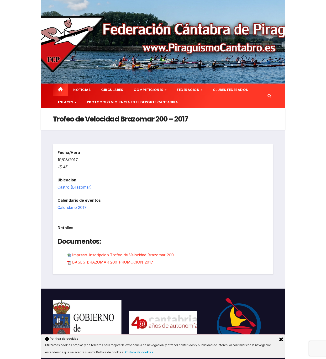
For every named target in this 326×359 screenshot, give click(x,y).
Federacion (188, 89)
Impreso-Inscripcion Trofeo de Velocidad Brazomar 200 (123, 255)
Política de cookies (139, 352)
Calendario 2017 (72, 207)
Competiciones (149, 89)
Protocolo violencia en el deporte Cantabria (132, 102)
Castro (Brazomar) (75, 187)
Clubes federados (230, 89)
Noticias (82, 89)
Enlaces (66, 102)
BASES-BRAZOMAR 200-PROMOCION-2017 (112, 262)
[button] (269, 96)
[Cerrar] (281, 339)
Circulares (112, 89)
